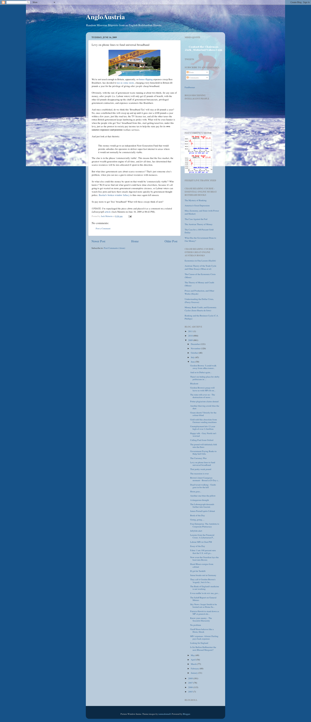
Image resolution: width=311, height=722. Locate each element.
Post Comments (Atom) (114, 248)
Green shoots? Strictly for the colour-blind (203, 414)
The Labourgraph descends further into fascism (202, 505)
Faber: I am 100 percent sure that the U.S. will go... (203, 551)
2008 (190, 678)
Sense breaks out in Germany (203, 575)
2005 (190, 691)
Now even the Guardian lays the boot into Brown (204, 558)
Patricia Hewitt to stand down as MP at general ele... (204, 612)
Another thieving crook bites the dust (204, 407)
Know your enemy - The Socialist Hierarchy (201, 619)
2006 (190, 687)
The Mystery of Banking (196, 200)
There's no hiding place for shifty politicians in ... (204, 378)
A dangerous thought (199, 500)
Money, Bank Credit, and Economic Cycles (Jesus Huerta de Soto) (200, 309)
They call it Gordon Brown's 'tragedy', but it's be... (202, 580)
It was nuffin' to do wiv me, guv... (204, 593)
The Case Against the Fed (196, 219)
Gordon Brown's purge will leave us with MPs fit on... (202, 389)
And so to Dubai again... (201, 372)
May (193, 655)
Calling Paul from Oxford (201, 440)
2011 (190, 331)
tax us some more (125, 82)
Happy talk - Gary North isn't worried (203, 434)
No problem (195, 625)
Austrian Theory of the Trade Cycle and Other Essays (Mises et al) (200, 267)
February (195, 668)
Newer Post (98, 241)
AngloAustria (105, 17)
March (194, 664)
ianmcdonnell (164, 713)
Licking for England (199, 642)
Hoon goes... (195, 491)
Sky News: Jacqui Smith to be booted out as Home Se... (203, 605)
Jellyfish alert (196, 530)
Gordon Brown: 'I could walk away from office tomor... (203, 367)
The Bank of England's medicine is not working (204, 587)
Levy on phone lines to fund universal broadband (202, 463)
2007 (190, 682)
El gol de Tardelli (198, 571)
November (196, 348)
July (193, 357)
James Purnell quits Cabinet (202, 511)
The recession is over (199, 473)
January (194, 672)
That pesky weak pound (200, 469)
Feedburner (190, 87)
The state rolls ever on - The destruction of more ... (202, 396)
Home (135, 241)
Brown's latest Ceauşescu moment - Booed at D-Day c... (204, 479)
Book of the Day (197, 515)
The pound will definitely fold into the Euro (203, 445)
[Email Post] (129, 216)
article (108, 211)
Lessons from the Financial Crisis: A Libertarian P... (202, 536)
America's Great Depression (197, 205)
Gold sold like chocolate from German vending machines (203, 421)
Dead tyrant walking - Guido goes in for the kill (203, 486)
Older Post (171, 241)
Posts (191, 72)
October (195, 352)
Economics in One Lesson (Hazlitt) (200, 260)
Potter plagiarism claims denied (204, 401)
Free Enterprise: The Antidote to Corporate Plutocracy (204, 525)
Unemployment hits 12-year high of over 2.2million (202, 427)
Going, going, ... (197, 519)
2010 (190, 335)
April (193, 659)
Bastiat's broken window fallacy (114, 195)
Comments (194, 77)
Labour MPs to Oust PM (201, 541)
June (193, 361)
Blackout (194, 383)
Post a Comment (103, 228)
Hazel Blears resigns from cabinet (201, 565)
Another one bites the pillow (203, 495)
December (196, 344)
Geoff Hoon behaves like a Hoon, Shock (202, 630)
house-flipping (146, 79)
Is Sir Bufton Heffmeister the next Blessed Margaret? (203, 648)
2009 (190, 340)
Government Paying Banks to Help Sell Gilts (203, 452)
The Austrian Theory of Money (199, 224)
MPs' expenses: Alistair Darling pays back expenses (204, 637)
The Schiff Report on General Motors (203, 599)
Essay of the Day (197, 546)
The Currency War (198, 458)
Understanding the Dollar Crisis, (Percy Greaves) (199, 301)
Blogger (186, 713)
